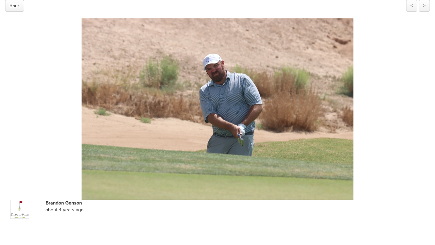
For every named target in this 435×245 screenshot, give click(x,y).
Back (15, 6)
